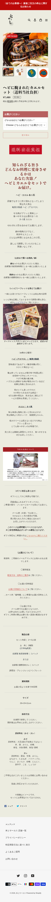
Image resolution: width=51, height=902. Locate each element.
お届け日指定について (17, 589)
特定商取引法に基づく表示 (17, 845)
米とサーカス (21, 893)
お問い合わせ (11, 859)
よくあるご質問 (12, 852)
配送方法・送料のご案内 (17, 575)
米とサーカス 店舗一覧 (15, 830)
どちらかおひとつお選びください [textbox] (19, 120)
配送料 (10, 101)
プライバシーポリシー (15, 837)
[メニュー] (46, 20)
